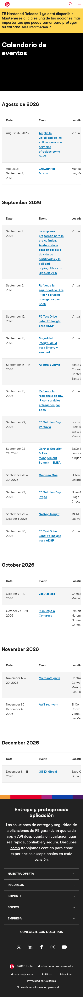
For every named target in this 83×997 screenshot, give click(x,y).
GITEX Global (48, 772)
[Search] (70, 4)
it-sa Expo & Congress (47, 613)
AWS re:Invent (48, 704)
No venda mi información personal (38, 987)
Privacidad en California (41, 981)
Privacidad (66, 974)
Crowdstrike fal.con (47, 171)
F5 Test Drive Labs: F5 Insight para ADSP (50, 321)
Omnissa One (48, 475)
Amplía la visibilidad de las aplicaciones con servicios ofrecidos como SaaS (50, 144)
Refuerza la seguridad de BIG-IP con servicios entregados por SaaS (51, 295)
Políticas (47, 974)
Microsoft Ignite (49, 678)
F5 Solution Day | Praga (50, 494)
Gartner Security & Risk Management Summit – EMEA (50, 456)
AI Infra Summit (49, 365)
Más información (35, 27)
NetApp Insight (49, 514)
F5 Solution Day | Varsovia (50, 424)
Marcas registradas (22, 974)
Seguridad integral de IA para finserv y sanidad (48, 345)
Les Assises (47, 594)
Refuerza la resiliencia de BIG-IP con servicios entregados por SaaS (51, 400)
